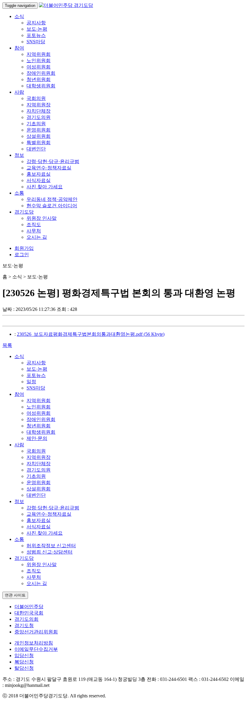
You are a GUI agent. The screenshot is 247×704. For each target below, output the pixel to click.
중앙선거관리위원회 (36, 631)
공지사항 (36, 22)
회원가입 (24, 248)
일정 (31, 381)
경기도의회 (26, 619)
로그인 (21, 254)
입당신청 (24, 655)
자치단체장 (39, 111)
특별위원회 (39, 142)
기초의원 (36, 123)
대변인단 (36, 148)
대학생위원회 (41, 85)
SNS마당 (36, 41)
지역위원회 (39, 54)
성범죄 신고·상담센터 (50, 551)
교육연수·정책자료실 (49, 167)
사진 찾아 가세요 (45, 186)
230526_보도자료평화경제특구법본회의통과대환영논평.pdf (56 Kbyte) (90, 334)
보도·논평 (37, 29)
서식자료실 (39, 180)
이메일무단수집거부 (36, 649)
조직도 (34, 224)
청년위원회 (39, 79)
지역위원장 (39, 104)
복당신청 (24, 661)
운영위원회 (39, 129)
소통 (19, 193)
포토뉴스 (36, 35)
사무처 (34, 230)
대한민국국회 (28, 612)
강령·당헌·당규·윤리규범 (53, 161)
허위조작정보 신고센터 (51, 545)
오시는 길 (37, 237)
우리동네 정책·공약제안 (52, 199)
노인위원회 (39, 60)
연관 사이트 (15, 595)
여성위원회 (39, 66)
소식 (19, 16)
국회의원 (36, 98)
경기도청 (24, 625)
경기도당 (24, 211)
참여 (19, 47)
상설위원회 (39, 136)
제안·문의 (37, 438)
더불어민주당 (28, 606)
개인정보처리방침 (33, 642)
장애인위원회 (41, 73)
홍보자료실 (39, 174)
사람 (19, 92)
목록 (7, 345)
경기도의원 (39, 117)
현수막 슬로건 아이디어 (52, 205)
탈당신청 (24, 668)
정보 (19, 155)
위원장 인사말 (42, 218)
